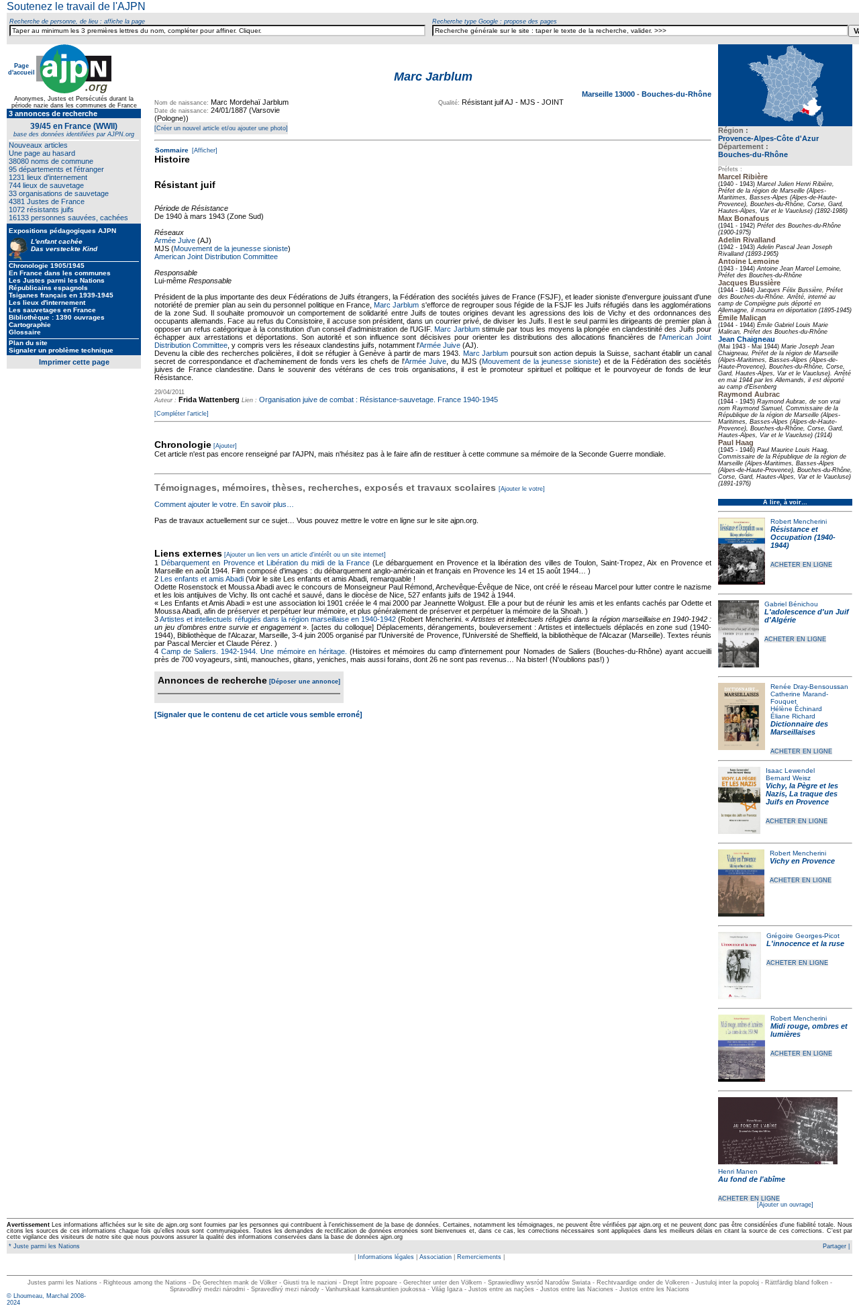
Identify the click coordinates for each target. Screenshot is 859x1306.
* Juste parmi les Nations (43, 1246)
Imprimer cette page (74, 362)
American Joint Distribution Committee (216, 256)
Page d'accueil (21, 69)
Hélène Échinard (796, 708)
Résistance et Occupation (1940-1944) (803, 537)
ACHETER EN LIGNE (801, 564)
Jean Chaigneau (746, 339)
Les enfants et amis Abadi (202, 579)
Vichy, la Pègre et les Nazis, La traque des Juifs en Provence (802, 794)
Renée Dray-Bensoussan (809, 686)
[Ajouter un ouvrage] (785, 1204)
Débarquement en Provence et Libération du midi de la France (265, 563)
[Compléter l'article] (181, 413)
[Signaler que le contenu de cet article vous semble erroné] (258, 714)
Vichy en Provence (802, 861)
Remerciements (479, 1257)
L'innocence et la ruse (805, 943)
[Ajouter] (225, 445)
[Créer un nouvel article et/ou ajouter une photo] (221, 128)
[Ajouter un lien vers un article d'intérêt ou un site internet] (305, 554)
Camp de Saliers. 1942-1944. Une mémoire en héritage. (254, 651)
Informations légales (386, 1257)
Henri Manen (738, 1171)
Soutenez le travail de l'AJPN (76, 6)
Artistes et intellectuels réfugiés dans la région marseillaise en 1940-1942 (278, 619)
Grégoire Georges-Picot (803, 935)
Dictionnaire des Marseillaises (799, 728)
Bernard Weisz (788, 778)
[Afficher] (203, 150)
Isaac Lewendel (790, 770)
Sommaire (172, 150)
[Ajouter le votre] (522, 488)
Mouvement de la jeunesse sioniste (231, 248)
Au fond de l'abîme (751, 1179)
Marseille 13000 (609, 94)
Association (435, 1257)
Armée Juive (174, 240)
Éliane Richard (792, 716)
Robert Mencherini (798, 521)
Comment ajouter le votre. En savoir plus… (224, 504)
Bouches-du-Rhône (753, 154)
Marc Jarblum (396, 305)
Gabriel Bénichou (791, 604)
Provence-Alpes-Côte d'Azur (768, 138)
